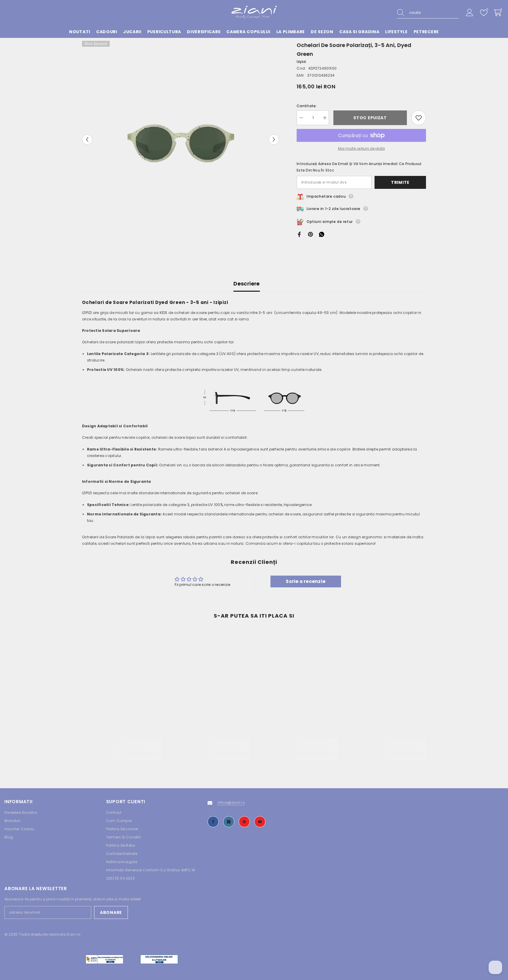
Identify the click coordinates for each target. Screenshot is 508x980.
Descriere (246, 283)
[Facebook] (299, 233)
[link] (121, 748)
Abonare (111, 912)
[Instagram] (228, 821)
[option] (180, 139)
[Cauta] (428, 13)
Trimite (400, 182)
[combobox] (434, 12)
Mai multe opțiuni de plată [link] (361, 148)
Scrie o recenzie (305, 581)
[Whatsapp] (321, 233)
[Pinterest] (310, 233)
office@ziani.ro (231, 802)
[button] (87, 139)
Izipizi (301, 61)
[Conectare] (469, 12)
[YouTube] (259, 821)
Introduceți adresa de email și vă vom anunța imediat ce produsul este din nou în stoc (359, 167)
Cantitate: (307, 105)
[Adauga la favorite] (418, 117)
